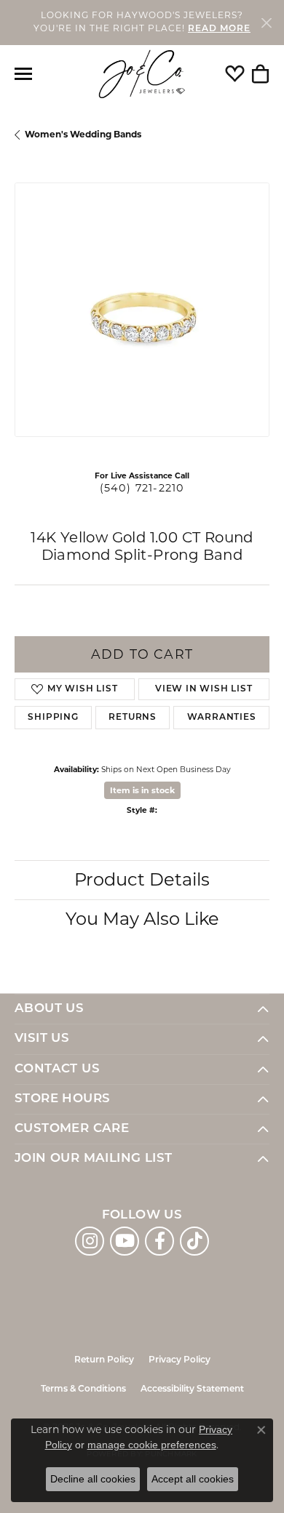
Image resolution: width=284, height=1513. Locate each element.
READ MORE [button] (219, 29)
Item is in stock (142, 790)
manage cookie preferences (151, 1444)
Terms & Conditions (83, 1389)
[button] (235, 74)
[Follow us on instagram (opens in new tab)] (89, 1241)
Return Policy (104, 1360)
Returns (133, 717)
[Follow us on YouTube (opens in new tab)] (124, 1241)
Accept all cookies (192, 1479)
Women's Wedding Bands (83, 134)
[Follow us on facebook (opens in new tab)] (159, 1241)
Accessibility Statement (192, 1389)
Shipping (53, 717)
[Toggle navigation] (23, 74)
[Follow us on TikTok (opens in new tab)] (194, 1241)
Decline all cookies (92, 1479)
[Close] (266, 22)
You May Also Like (142, 918)
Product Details (142, 879)
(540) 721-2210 (142, 487)
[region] (142, 309)
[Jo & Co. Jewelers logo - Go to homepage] (142, 74)
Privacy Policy (179, 1360)
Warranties (221, 717)
